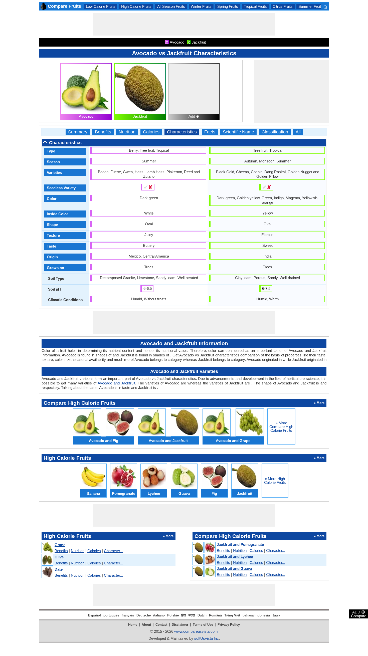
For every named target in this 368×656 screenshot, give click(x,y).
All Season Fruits (171, 6)
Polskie (173, 615)
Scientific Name (238, 132)
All (298, 132)
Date (59, 569)
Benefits (103, 132)
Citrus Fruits (283, 6)
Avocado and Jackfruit (116, 383)
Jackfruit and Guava (234, 568)
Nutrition (127, 132)
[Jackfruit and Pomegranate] (204, 547)
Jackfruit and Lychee (235, 556)
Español (94, 615)
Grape (60, 545)
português (111, 615)
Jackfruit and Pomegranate (240, 544)
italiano (159, 615)
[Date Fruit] (47, 572)
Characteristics (182, 132)
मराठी (192, 615)
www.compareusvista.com (196, 631)
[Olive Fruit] (47, 560)
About (146, 624)
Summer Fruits (310, 6)
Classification (275, 132)
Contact (161, 624)
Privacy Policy (229, 624)
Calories (151, 132)
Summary (77, 132)
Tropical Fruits (255, 6)
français (128, 615)
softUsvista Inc (206, 638)
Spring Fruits (227, 6)
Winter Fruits (201, 6)
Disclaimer (180, 624)
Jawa (276, 615)
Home (132, 624)
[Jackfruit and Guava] (204, 571)
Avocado (86, 116)
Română (215, 615)
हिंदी (183, 615)
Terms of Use (203, 624)
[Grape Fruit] (47, 548)
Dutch (202, 615)
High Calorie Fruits (136, 6)
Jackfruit (140, 116)
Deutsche (143, 615)
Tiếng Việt (232, 615)
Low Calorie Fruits (100, 6)
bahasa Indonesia (256, 615)
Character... (113, 551)
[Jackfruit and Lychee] (204, 559)
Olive (59, 557)
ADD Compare (358, 613)
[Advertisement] (184, 24)
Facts (209, 132)
